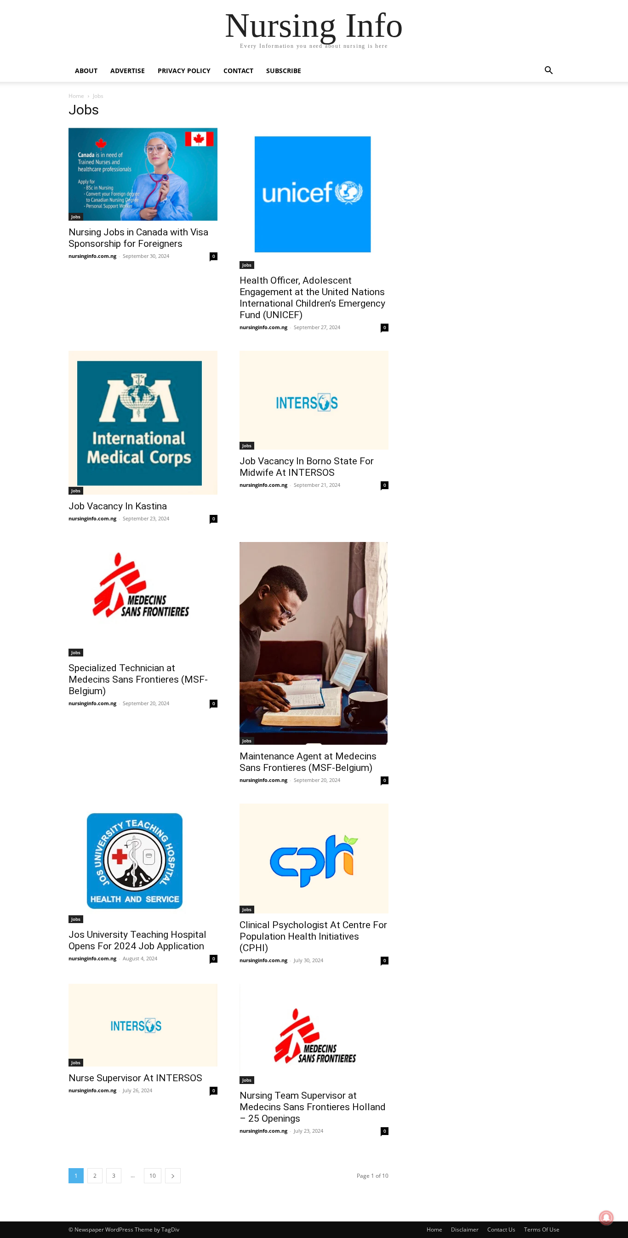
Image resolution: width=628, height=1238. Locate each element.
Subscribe (283, 70)
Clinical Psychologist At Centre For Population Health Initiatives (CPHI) (313, 936)
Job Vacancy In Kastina (118, 506)
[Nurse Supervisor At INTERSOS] (143, 1025)
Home (76, 96)
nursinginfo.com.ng (92, 255)
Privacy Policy (184, 70)
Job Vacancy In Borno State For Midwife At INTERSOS (307, 467)
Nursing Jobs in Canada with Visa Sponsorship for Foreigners (138, 238)
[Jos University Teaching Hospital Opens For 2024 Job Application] (143, 863)
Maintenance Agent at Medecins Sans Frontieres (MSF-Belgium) (308, 762)
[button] (548, 71)
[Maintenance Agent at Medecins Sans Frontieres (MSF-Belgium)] (314, 643)
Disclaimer (465, 1229)
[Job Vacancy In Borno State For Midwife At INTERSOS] (314, 400)
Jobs (75, 216)
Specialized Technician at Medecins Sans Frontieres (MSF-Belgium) (138, 679)
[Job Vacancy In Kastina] (143, 423)
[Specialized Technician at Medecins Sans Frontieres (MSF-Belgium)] (143, 599)
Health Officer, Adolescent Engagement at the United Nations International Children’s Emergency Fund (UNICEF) (312, 297)
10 (152, 1176)
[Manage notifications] (606, 1217)
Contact (238, 70)
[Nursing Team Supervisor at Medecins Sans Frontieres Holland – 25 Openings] (314, 1034)
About (86, 70)
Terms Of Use (541, 1229)
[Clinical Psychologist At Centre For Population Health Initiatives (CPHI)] (314, 858)
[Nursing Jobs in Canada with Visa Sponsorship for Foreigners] (143, 174)
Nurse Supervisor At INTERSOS (135, 1078)
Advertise (127, 70)
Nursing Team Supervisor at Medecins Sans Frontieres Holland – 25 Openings (313, 1107)
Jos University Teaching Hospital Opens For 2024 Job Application (137, 940)
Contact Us (501, 1229)
